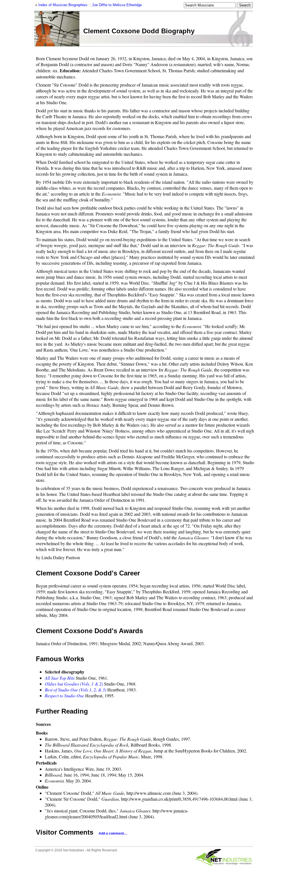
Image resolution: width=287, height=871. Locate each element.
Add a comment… (113, 833)
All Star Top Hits (60, 678)
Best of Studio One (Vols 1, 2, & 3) (75, 690)
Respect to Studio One (64, 695)
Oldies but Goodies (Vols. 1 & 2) (74, 684)
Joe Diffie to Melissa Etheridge (117, 5)
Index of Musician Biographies (62, 5)
